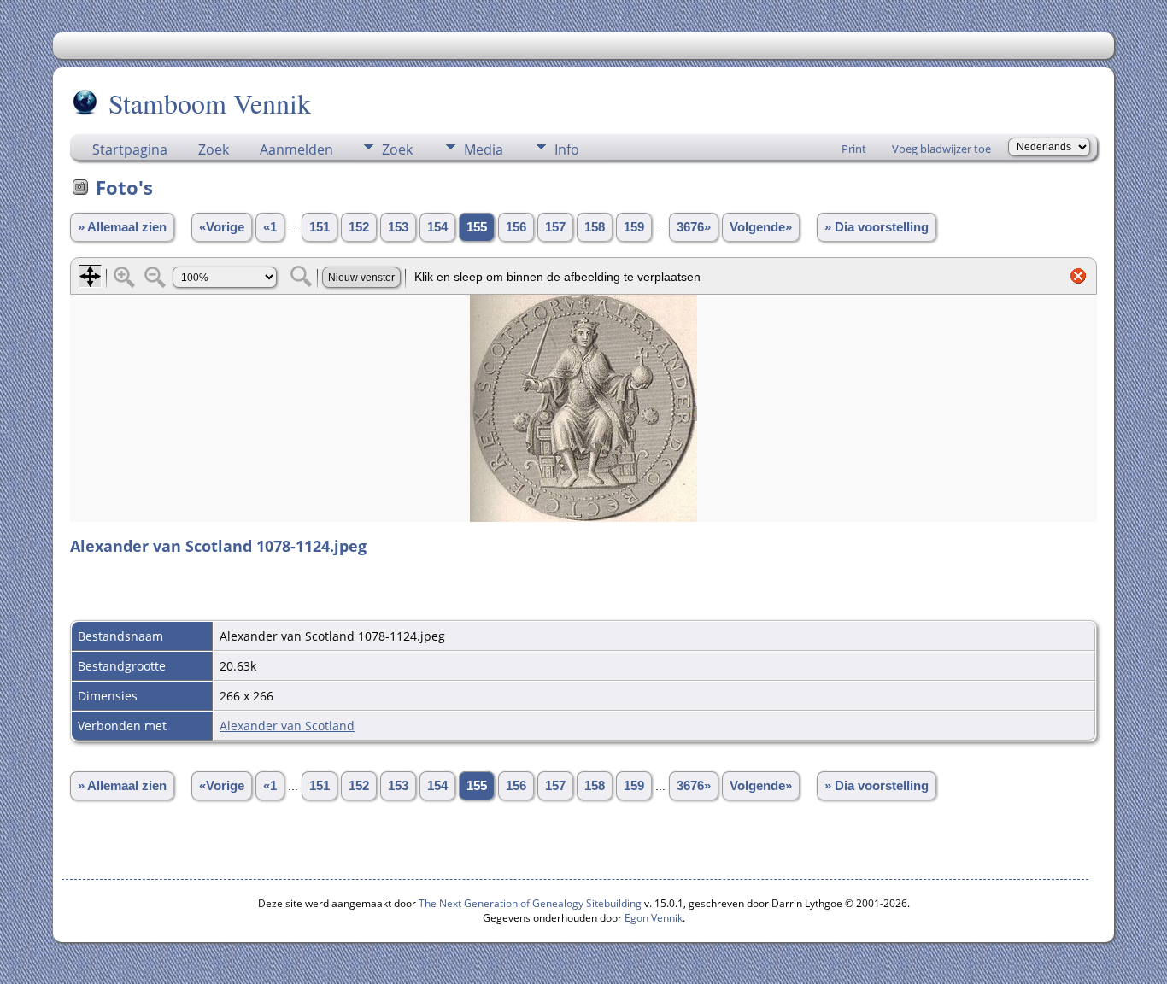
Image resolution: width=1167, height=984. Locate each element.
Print (854, 148)
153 (398, 227)
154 (437, 227)
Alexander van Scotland (287, 726)
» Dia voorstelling (876, 227)
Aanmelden (296, 149)
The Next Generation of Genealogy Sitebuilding (530, 903)
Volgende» (761, 227)
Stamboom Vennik (209, 103)
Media (483, 149)
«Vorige (221, 227)
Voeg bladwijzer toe (941, 148)
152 (359, 227)
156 (516, 227)
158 (594, 227)
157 (555, 227)
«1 (270, 227)
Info (566, 149)
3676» (694, 227)
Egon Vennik (654, 918)
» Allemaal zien (122, 227)
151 (319, 227)
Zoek (213, 149)
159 (634, 227)
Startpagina (129, 149)
